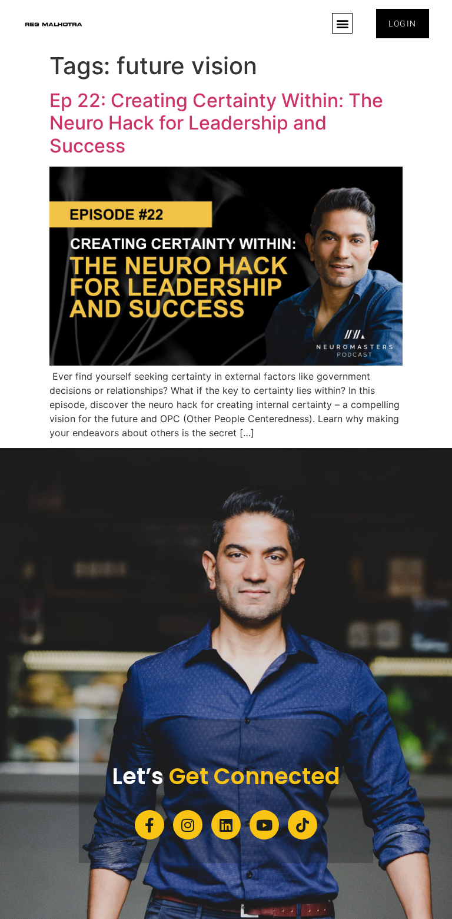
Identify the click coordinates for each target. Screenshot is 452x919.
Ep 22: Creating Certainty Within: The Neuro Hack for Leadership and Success (216, 123)
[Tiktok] (302, 825)
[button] (342, 23)
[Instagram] (187, 825)
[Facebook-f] (149, 825)
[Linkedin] (226, 825)
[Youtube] (264, 825)
